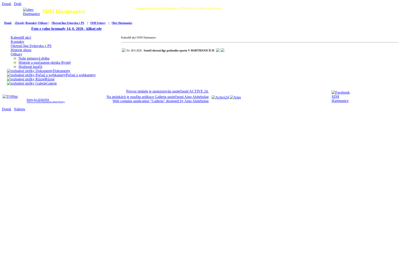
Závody (19, 23)
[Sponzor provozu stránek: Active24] (220, 97)
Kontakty (31, 23)
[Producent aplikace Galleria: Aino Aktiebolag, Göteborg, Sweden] (235, 97)
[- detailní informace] (222, 51)
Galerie (51, 83)
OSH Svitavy (98, 23)
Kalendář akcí (21, 37)
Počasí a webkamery (81, 75)
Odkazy (43, 23)
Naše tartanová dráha (34, 58)
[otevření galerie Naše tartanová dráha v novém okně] (16, 58)
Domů (6, 4)
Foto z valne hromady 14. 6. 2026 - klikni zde (66, 29)
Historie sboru (21, 50)
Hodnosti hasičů (30, 67)
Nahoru (19, 109)
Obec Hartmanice (122, 23)
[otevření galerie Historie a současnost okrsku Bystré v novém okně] (16, 62)
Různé (50, 79)
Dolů (17, 4)
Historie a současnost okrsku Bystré (45, 62)
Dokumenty (61, 71)
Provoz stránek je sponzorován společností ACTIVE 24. (167, 91)
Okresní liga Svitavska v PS (68, 23)
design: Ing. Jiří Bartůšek (38, 99)
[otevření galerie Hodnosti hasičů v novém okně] (16, 67)
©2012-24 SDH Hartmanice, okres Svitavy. (46, 102)
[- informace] (218, 51)
